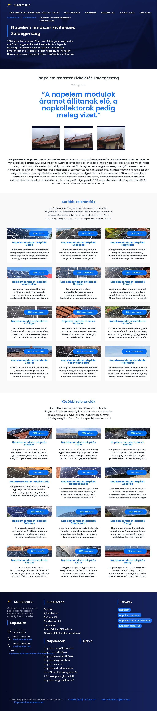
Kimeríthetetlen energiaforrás (61, 672)
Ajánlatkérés (127, 12)
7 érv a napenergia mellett (59, 676)
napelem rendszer (129, 615)
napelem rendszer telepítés (134, 620)
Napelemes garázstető (57, 660)
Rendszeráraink (52, 621)
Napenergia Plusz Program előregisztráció (34, 12)
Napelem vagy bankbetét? (59, 680)
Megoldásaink (72, 12)
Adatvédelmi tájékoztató (58, 629)
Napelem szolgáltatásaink (59, 648)
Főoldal (48, 609)
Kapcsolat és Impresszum (28, 702)
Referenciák (108, 12)
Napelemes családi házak (58, 656)
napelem (124, 609)
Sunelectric (55, 602)
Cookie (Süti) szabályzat (82, 699)
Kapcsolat (146, 12)
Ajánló (87, 641)
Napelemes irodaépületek (58, 668)
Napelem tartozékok (55, 652)
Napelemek (91, 12)
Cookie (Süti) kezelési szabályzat (62, 633)
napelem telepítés (129, 625)
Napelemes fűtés (53, 664)
